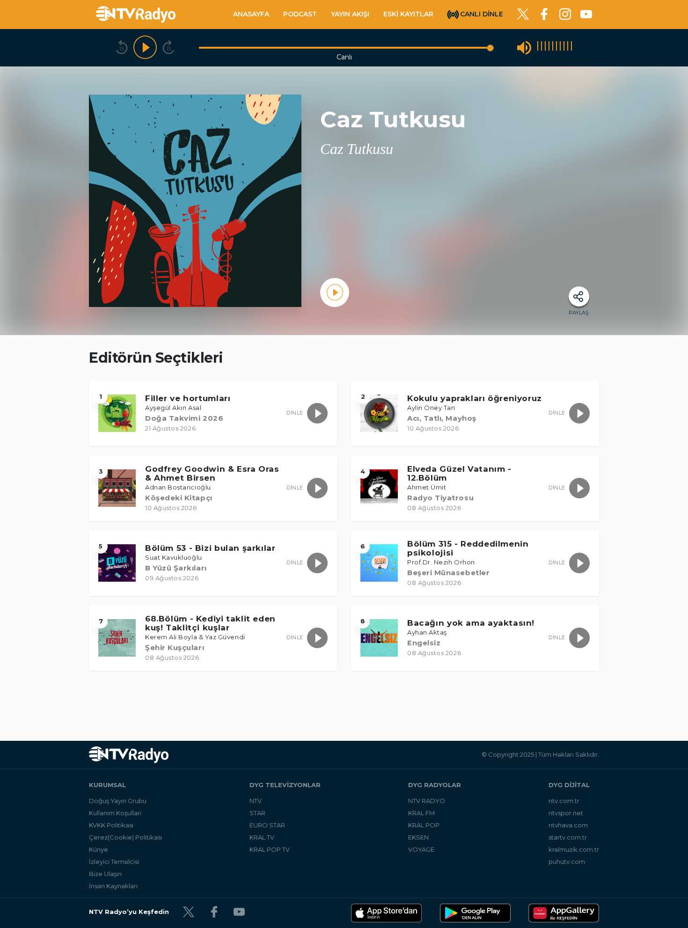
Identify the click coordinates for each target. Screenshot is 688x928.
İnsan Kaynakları (113, 886)
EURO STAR (267, 825)
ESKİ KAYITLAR (408, 14)
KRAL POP (423, 825)
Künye (98, 849)
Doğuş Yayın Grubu (117, 800)
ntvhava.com (568, 825)
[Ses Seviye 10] (571, 47)
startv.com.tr (568, 837)
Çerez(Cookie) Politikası (125, 837)
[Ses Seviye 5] (553, 47)
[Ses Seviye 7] (560, 47)
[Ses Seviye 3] (545, 47)
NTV (255, 800)
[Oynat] (145, 47)
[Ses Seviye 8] (564, 47)
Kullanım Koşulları (115, 813)
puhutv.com (567, 861)
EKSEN (418, 837)
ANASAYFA (251, 14)
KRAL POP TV (269, 849)
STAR (257, 813)
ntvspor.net (566, 813)
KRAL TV (261, 837)
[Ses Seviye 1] (538, 47)
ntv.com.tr (564, 800)
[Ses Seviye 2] (541, 47)
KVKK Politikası (111, 825)
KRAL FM (421, 813)
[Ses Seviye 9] (568, 47)
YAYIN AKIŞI (350, 14)
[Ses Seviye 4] (549, 47)
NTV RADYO (426, 800)
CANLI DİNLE (481, 13)
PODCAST (300, 14)
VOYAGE (421, 849)
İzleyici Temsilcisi (114, 861)
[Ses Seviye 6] (556, 47)
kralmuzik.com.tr (574, 849)
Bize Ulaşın (105, 873)
